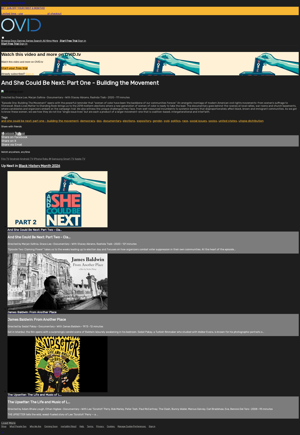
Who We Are (35, 426)
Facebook (8, 133)
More (55, 40)
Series (30, 40)
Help (82, 426)
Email (21, 133)
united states (228, 121)
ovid (166, 121)
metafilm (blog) (68, 426)
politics (176, 121)
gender (157, 121)
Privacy (100, 426)
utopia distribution (251, 121)
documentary (112, 121)
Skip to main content (13, 2)
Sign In (23, 43)
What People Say (18, 426)
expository (144, 121)
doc (99, 121)
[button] (3, 38)
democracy (87, 121)
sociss (212, 121)
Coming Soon (51, 426)
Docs (14, 40)
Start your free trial (14, 68)
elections (129, 121)
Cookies (111, 426)
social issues (198, 121)
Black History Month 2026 (39, 166)
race (185, 121)
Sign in (82, 40)
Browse (6, 40)
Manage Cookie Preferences (132, 426)
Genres (21, 40)
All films (47, 40)
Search (38, 40)
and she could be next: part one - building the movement (40, 121)
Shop (3, 426)
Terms (90, 426)
